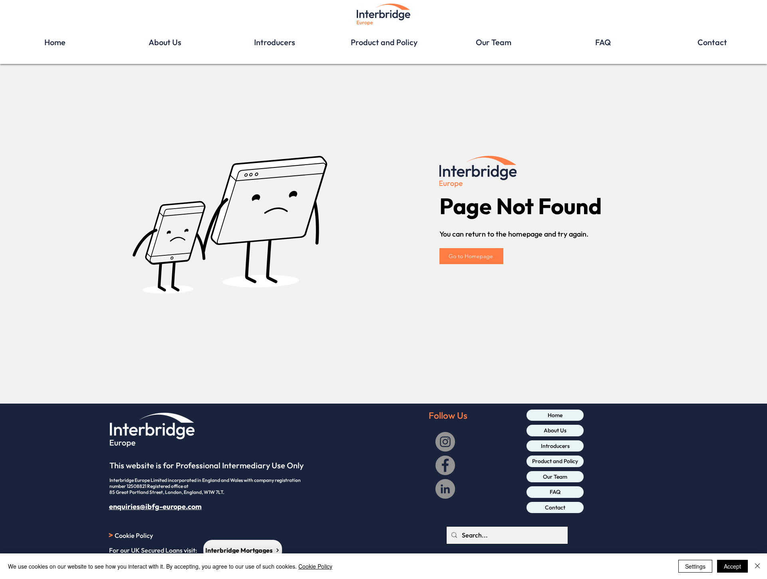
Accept (732, 566)
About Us (555, 430)
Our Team (555, 476)
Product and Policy (555, 461)
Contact (555, 507)
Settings (695, 566)
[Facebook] (445, 465)
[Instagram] (445, 442)
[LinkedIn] (445, 489)
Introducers (555, 446)
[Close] (757, 566)
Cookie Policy (315, 566)
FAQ (555, 491)
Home (555, 415)
